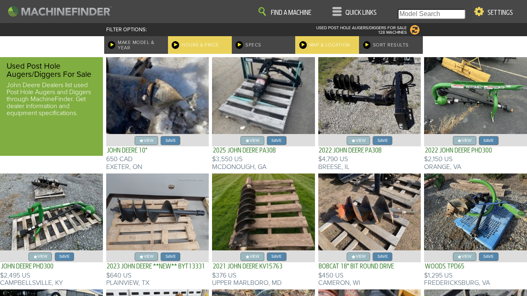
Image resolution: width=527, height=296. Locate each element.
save (171, 140)
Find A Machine (291, 12)
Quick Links (361, 12)
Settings (500, 12)
